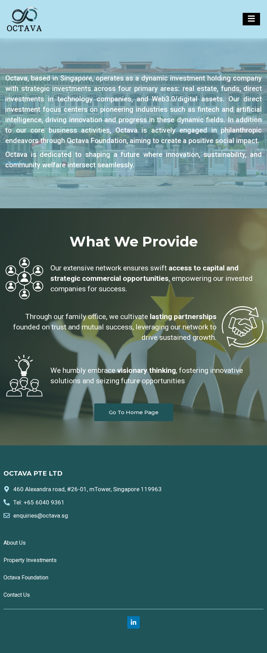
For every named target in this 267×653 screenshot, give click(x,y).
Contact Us (16, 595)
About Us (14, 542)
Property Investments (30, 560)
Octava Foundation (25, 577)
